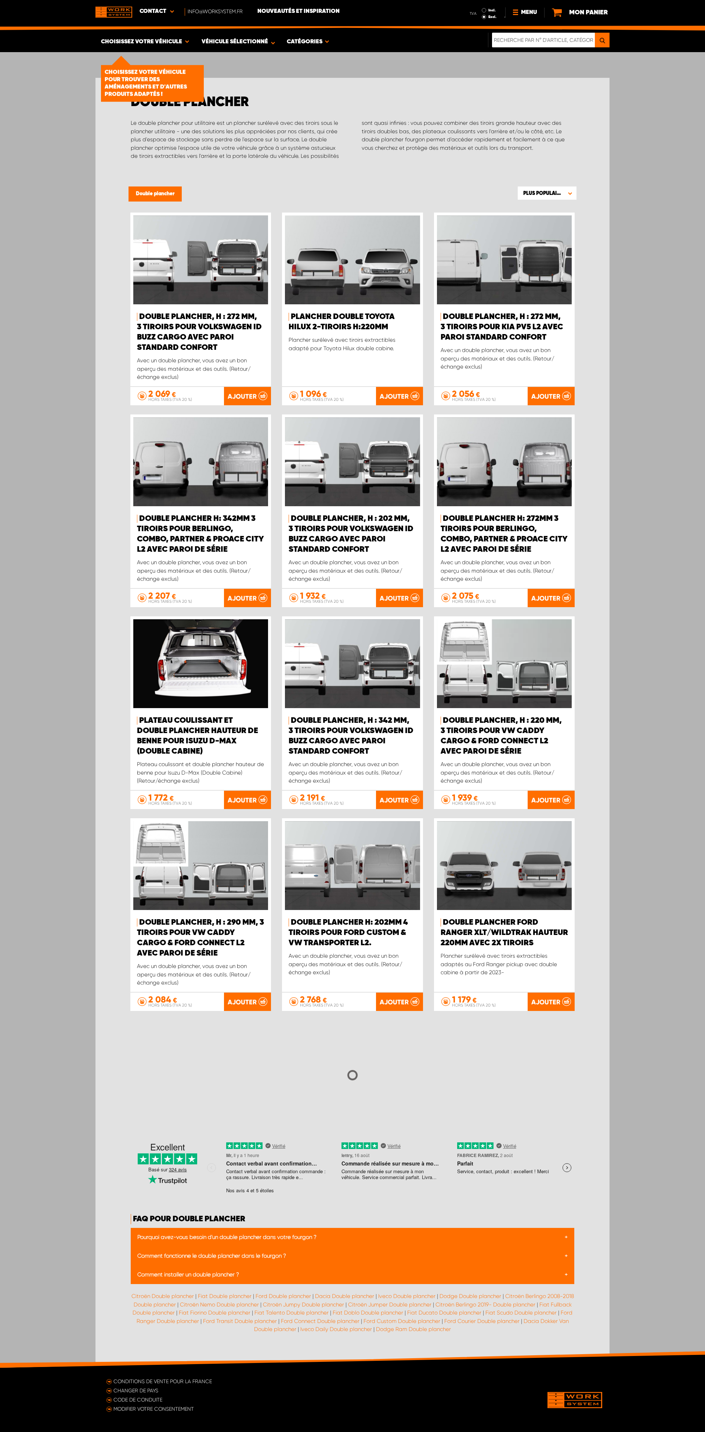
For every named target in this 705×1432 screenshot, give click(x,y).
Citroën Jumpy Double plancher (303, 1304)
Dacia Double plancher (344, 1296)
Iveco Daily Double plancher (336, 1329)
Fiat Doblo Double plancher (368, 1312)
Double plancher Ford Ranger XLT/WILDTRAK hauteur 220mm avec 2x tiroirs (504, 932)
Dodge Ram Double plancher (413, 1329)
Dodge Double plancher (470, 1296)
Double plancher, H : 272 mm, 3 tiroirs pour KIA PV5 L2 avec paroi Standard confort (502, 327)
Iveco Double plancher (406, 1296)
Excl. (492, 17)
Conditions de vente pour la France (162, 1381)
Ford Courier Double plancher (482, 1321)
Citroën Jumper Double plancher (389, 1304)
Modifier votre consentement (153, 1409)
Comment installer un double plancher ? (188, 1274)
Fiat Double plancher (225, 1296)
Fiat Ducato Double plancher (444, 1312)
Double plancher (155, 193)
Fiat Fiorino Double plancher (214, 1312)
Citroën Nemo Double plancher (219, 1304)
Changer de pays (135, 1390)
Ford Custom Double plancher (402, 1321)
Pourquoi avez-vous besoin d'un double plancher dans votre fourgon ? (227, 1237)
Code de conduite (137, 1400)
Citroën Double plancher (162, 1296)
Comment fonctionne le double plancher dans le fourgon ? (211, 1255)
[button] (547, 193)
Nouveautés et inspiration (298, 11)
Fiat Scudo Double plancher (521, 1312)
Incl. (492, 10)
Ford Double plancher (283, 1296)
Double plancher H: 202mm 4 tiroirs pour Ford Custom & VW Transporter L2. (348, 932)
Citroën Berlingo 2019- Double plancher (485, 1304)
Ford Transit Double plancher (240, 1321)
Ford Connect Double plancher (320, 1321)
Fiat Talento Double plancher (291, 1312)
